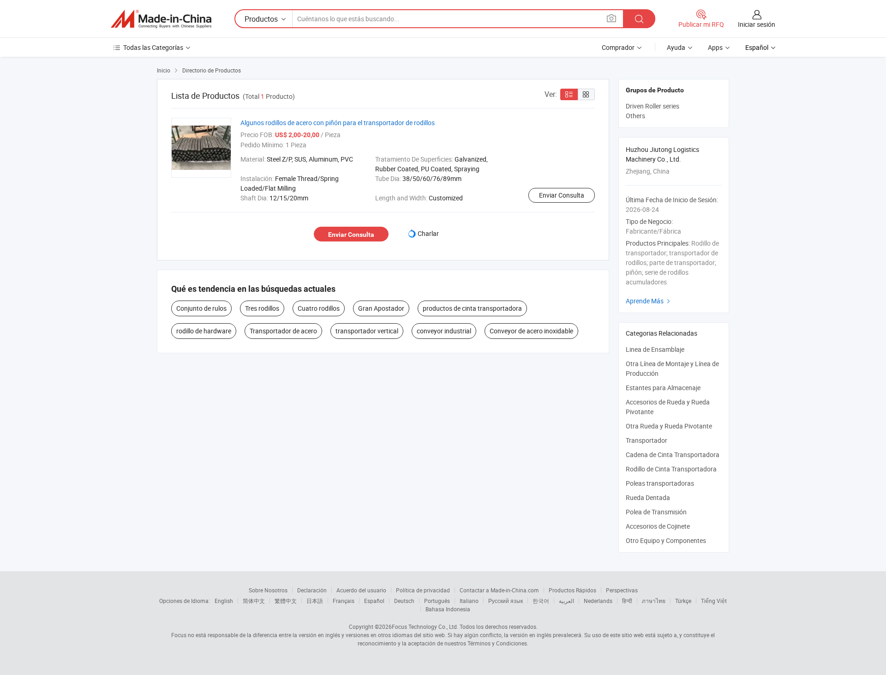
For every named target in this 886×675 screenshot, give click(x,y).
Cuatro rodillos (319, 308)
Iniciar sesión (756, 24)
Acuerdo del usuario (361, 590)
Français (343, 600)
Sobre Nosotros (268, 590)
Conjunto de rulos (201, 308)
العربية (566, 600)
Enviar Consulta (561, 195)
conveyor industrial (444, 330)
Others (635, 115)
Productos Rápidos (572, 590)
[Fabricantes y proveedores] (161, 19)
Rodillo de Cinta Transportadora (671, 468)
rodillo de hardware (203, 330)
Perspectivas (622, 590)
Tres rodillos (262, 308)
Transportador (646, 440)
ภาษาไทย (653, 600)
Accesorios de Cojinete (658, 526)
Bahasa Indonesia (447, 609)
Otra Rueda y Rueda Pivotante (669, 426)
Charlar (428, 233)
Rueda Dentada (648, 497)
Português (437, 600)
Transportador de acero (283, 330)
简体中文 (254, 600)
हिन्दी (627, 600)
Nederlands (598, 600)
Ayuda (676, 47)
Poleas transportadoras (660, 483)
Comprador (618, 47)
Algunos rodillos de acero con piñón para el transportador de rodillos (337, 122)
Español (374, 600)
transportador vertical (366, 330)
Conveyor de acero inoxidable (531, 330)
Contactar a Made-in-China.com (499, 590)
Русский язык (505, 600)
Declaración (312, 590)
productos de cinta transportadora (472, 308)
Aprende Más (649, 300)
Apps (715, 47)
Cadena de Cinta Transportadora (672, 454)
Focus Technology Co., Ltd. (425, 626)
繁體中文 (286, 600)
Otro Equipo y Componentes (666, 540)
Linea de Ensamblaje (655, 349)
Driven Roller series (652, 106)
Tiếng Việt (714, 600)
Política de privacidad (423, 590)
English (224, 600)
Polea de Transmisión (656, 511)
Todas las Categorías (153, 47)
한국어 (541, 600)
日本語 (314, 600)
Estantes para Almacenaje (663, 387)
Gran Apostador (381, 308)
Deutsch (404, 600)
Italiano (469, 600)
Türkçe (683, 600)
